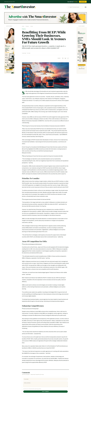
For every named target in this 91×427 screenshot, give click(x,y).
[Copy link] (68, 58)
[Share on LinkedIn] (65, 58)
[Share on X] (63, 58)
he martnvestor (20, 6)
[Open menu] (85, 7)
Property (27, 26)
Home (23, 26)
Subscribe (82, 1)
